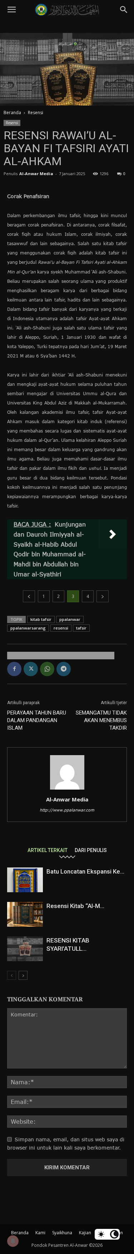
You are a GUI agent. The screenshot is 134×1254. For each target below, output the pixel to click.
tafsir (81, 628)
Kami (40, 1233)
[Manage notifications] (13, 1241)
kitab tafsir (40, 619)
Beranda (12, 112)
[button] (11, 9)
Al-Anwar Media (36, 173)
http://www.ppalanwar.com (67, 810)
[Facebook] (14, 669)
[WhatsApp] (47, 669)
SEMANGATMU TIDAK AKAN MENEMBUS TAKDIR (101, 720)
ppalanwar (69, 619)
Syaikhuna (62, 1233)
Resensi (35, 112)
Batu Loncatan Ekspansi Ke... (85, 871)
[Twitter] (31, 669)
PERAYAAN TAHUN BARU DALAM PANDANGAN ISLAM (36, 720)
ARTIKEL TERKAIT (48, 850)
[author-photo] (67, 789)
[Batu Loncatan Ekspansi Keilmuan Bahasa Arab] (25, 879)
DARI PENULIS (91, 850)
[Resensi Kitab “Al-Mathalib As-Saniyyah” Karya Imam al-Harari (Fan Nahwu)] (25, 914)
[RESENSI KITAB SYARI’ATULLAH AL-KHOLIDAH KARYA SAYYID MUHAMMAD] (25, 948)
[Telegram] (63, 669)
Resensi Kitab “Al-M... (75, 905)
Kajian (85, 1233)
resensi (61, 628)
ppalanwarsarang (28, 628)
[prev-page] (11, 975)
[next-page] (23, 975)
